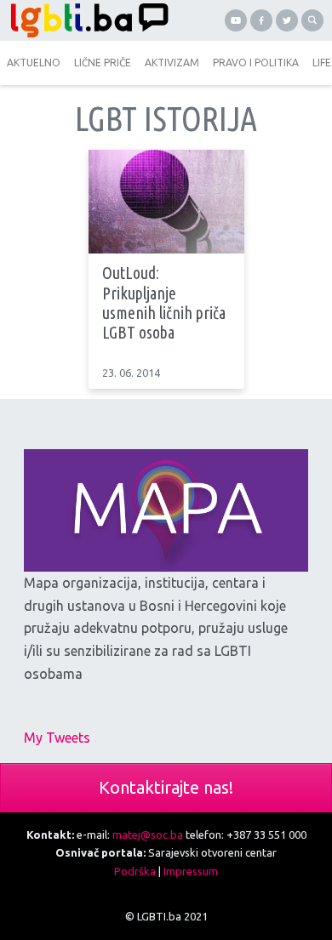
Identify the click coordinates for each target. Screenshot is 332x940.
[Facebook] (261, 20)
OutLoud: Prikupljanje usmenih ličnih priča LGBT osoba (164, 303)
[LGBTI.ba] (85, 20)
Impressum (190, 871)
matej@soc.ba (147, 834)
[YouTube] (236, 20)
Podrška (135, 871)
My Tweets (57, 737)
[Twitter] (287, 20)
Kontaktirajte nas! (166, 787)
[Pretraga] (312, 20)
